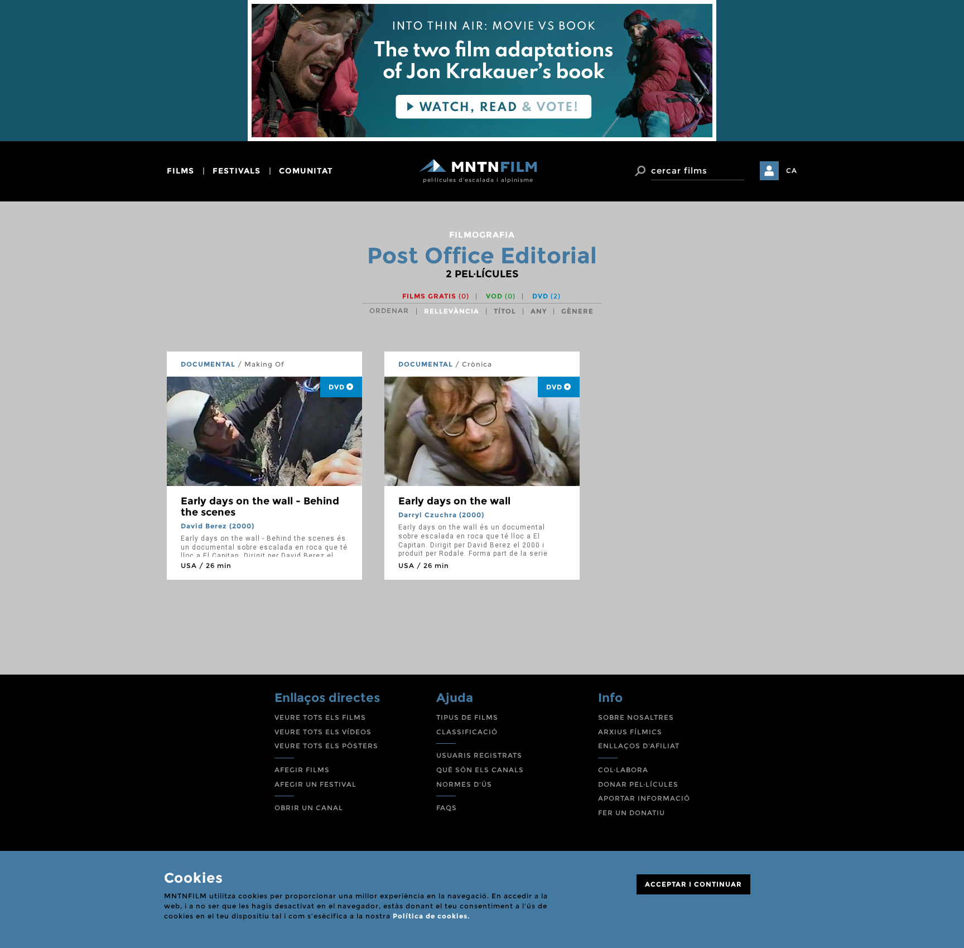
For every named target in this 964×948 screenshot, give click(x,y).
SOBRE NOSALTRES (636, 717)
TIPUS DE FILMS (467, 717)
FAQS (446, 807)
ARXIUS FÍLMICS (630, 732)
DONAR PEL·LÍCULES (638, 784)
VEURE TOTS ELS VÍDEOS (323, 732)
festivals (237, 171)
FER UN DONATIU (631, 813)
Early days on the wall (454, 501)
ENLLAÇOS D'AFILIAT (638, 746)
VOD (500, 296)
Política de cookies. (431, 916)
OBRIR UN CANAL (308, 807)
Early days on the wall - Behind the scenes (260, 506)
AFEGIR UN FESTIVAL (315, 784)
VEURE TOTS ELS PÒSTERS (326, 746)
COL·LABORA (623, 770)
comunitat (306, 171)
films (180, 171)
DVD (546, 296)
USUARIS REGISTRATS (479, 755)
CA (791, 170)
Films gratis (435, 296)
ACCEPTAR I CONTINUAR (693, 884)
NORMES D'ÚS (464, 784)
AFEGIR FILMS (302, 770)
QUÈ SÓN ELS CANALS (480, 770)
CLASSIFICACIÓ (467, 732)
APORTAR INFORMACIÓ (644, 798)
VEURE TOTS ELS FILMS (320, 717)
